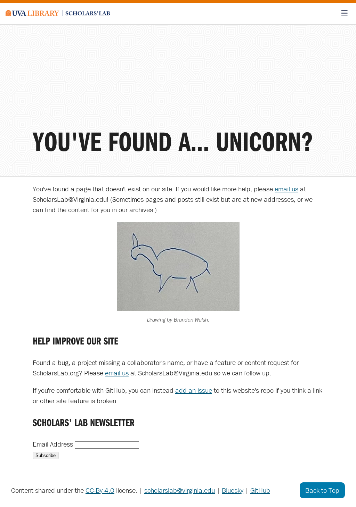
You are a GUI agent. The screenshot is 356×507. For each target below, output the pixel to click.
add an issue (193, 390)
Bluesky (232, 490)
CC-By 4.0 (100, 490)
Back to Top (322, 490)
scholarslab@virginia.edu (179, 490)
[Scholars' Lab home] (58, 13)
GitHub (260, 490)
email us (286, 188)
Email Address (54, 444)
